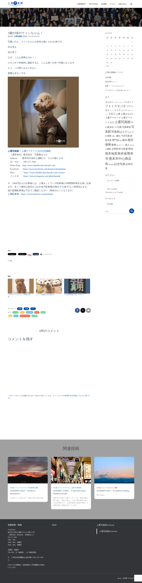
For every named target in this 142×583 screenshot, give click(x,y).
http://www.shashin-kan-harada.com (39, 165)
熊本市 (16, 316)
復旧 (124, 140)
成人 (127, 144)
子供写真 (125, 136)
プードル (15, 312)
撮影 (109, 149)
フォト (33, 308)
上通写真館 (29, 312)
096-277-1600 (12, 537)
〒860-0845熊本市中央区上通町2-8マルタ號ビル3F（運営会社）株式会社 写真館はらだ (21, 532)
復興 (113, 144)
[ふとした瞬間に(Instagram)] (49, 286)
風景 (36, 488)
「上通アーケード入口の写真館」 (30, 151)
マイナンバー (120, 110)
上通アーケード (113, 117)
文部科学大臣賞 (120, 149)
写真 (119, 127)
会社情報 (103, 4)
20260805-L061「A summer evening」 (114, 491)
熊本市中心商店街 (25, 316)
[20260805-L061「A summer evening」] (114, 470)
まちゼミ (109, 102)
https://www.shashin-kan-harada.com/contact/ (44, 172)
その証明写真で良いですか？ (75, 294)
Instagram (93, 4)
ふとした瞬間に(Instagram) (45, 294)
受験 (109, 136)
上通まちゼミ (127, 114)
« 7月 (107, 66)
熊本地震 (111, 153)
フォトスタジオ (115, 106)
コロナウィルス (118, 102)
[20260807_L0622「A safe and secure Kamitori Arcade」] (71, 470)
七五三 (111, 114)
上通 (118, 114)
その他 (19, 308)
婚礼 (118, 136)
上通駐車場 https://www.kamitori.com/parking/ (30, 194)
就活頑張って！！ (111, 82)
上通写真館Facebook (105, 525)
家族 (10, 316)
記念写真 (34, 316)
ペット (22, 312)
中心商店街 (31, 488)
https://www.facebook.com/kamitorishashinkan (44, 169)
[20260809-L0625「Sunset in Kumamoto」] (28, 470)
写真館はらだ (119, 131)
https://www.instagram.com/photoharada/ (42, 176)
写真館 (36, 312)
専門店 (115, 140)
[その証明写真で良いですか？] (77, 286)
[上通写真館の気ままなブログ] (15, 4)
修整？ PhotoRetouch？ (115, 86)
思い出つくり (120, 145)
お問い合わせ (122, 4)
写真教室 (126, 127)
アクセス (112, 4)
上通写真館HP (81, 4)
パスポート (128, 102)
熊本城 (122, 153)
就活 (120, 140)
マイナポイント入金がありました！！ (118, 90)
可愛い (43, 312)
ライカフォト (23, 488)
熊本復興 (111, 164)
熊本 (130, 148)
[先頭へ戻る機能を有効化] (137, 578)
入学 (115, 127)
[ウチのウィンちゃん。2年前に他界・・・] (21, 286)
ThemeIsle (131, 578)
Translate (120, 192)
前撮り (130, 132)
